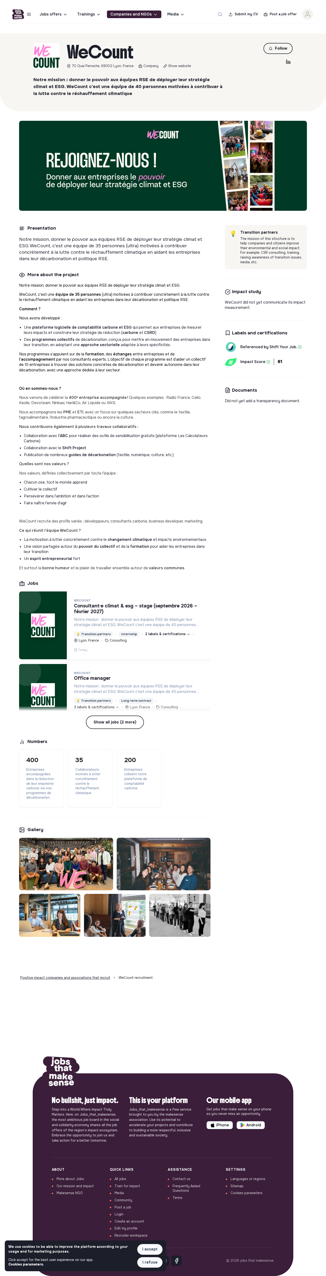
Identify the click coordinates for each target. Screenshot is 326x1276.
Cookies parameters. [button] (26, 1264)
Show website (179, 66)
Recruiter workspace (131, 1235)
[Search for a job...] (220, 14)
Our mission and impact (75, 1186)
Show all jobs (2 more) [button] (115, 722)
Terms (177, 1198)
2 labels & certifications (166, 634)
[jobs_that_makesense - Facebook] (176, 1260)
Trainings (86, 14)
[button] (278, 48)
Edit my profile (126, 1228)
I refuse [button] (150, 1262)
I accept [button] (150, 1249)
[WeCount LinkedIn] (288, 62)
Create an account (129, 1221)
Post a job (123, 1207)
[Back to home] (61, 1073)
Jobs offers (51, 14)
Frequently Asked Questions (186, 1188)
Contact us (181, 1179)
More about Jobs (70, 1179)
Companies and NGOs (131, 14)
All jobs (120, 1179)
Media (173, 14)
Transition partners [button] (93, 634)
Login (119, 1214)
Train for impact (127, 1186)
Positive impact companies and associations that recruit (65, 977)
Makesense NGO (70, 1193)
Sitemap (237, 1186)
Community (123, 1200)
